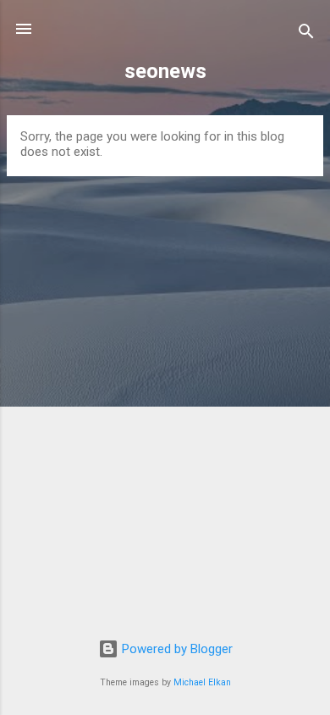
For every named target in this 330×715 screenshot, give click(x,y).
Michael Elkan (202, 682)
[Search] (306, 34)
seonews (165, 71)
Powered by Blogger (175, 649)
